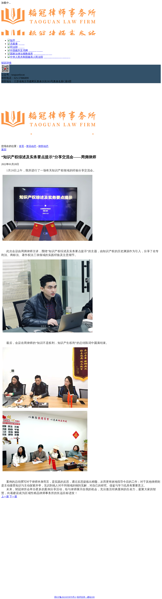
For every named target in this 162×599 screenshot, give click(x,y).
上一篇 (5, 496)
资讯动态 (31, 146)
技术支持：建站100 (86, 597)
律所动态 (43, 146)
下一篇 (13, 496)
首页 (21, 146)
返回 (3, 149)
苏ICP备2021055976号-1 (65, 597)
